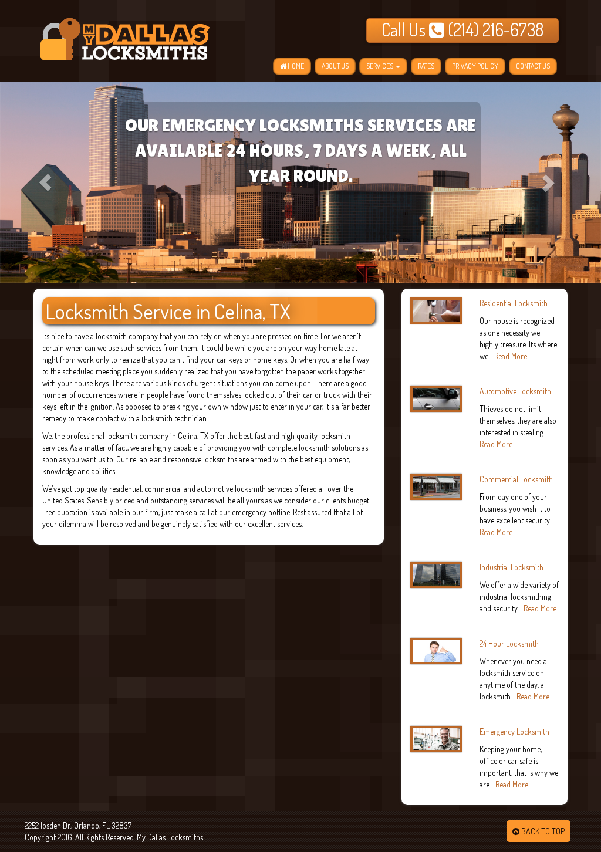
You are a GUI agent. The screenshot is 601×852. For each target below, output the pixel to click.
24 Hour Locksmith (509, 643)
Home (295, 66)
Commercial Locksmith (516, 479)
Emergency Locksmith (514, 731)
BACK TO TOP (542, 831)
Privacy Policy (475, 66)
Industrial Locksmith (511, 567)
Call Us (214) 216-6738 (462, 29)
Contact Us (533, 66)
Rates (426, 66)
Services (380, 66)
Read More (510, 356)
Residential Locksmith (514, 303)
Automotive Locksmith (515, 391)
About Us (335, 66)
